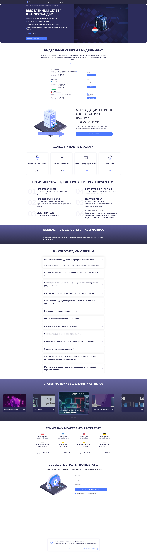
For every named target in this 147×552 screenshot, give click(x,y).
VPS (56, 2)
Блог (77, 2)
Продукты (62, 2)
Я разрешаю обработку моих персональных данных (86, 493)
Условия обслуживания (74, 548)
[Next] (75, 417)
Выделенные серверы (46, 2)
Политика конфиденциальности (61, 548)
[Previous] (72, 417)
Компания (70, 2)
